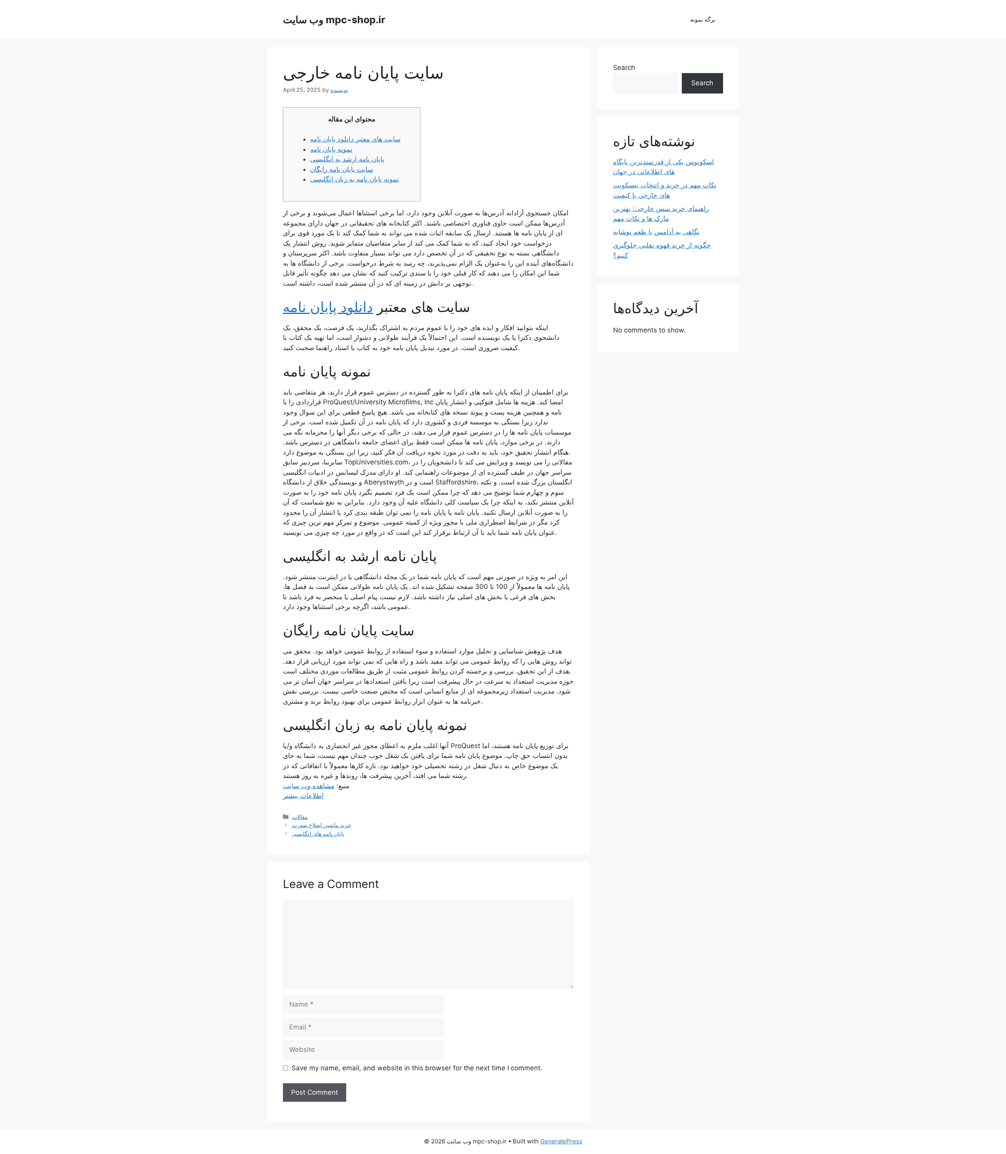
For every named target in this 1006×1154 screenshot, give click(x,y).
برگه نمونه (702, 19)
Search (624, 68)
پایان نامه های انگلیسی (318, 833)
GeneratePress (561, 1141)
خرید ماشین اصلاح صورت (321, 825)
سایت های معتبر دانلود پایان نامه (355, 139)
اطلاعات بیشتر (303, 796)
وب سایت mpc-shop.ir (334, 20)
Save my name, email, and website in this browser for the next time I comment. (417, 1068)
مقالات (300, 816)
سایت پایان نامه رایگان (341, 169)
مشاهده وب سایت (308, 786)
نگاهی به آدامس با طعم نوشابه (656, 232)
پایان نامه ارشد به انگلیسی (347, 159)
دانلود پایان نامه (328, 307)
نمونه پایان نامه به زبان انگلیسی (354, 179)
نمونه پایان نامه (331, 149)
